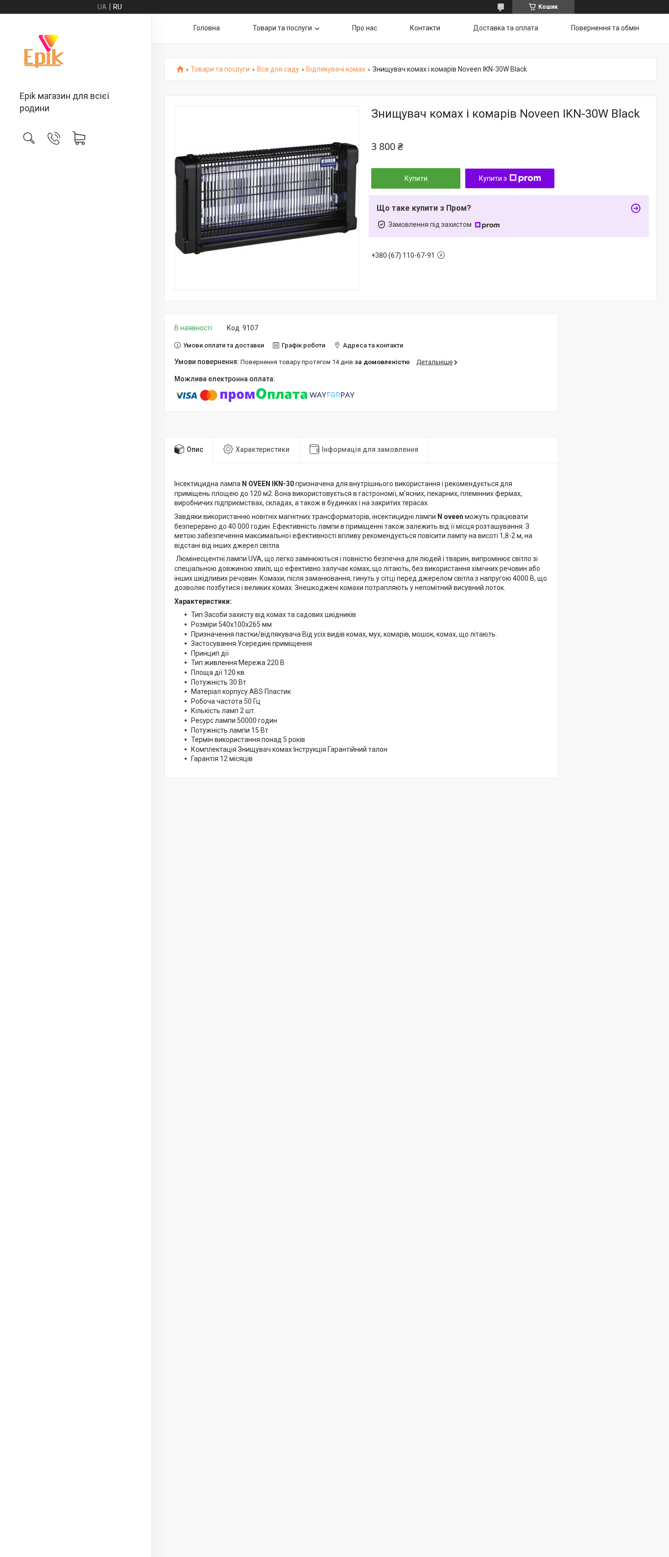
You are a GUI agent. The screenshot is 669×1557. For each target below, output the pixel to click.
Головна (206, 28)
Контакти (425, 28)
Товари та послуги (282, 28)
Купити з (493, 178)
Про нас (364, 28)
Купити (416, 178)
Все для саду (278, 69)
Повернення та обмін (605, 28)
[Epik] (76, 52)
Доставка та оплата (505, 28)
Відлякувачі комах (335, 69)
